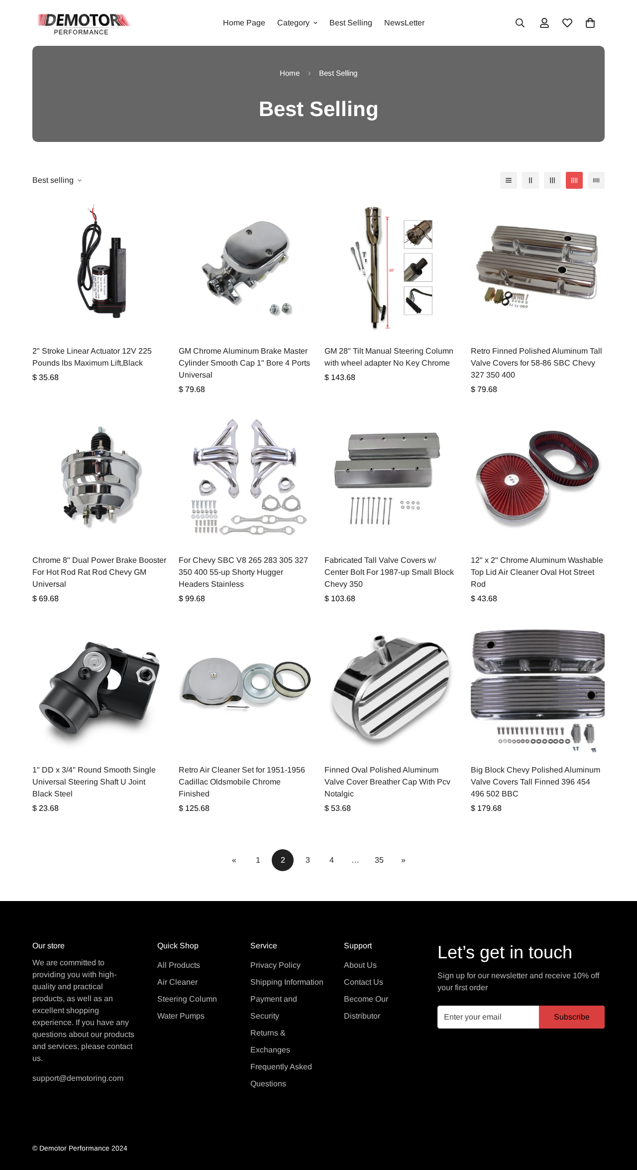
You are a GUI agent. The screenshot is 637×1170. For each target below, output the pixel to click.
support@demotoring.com (77, 1078)
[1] (99, 687)
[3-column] (552, 180)
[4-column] (574, 180)
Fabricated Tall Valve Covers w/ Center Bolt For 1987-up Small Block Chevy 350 (389, 572)
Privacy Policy (275, 965)
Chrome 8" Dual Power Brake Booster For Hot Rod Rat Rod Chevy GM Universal (99, 572)
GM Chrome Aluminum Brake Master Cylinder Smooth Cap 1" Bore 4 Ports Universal (244, 363)
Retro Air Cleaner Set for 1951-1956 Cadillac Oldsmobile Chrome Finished (242, 782)
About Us (360, 965)
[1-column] (508, 180)
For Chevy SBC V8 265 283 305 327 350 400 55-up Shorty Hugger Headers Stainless (243, 572)
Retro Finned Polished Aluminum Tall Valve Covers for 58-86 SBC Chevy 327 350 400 (536, 363)
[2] (99, 268)
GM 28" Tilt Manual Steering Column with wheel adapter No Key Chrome (388, 357)
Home (290, 73)
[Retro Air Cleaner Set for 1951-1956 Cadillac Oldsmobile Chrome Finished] (246, 687)
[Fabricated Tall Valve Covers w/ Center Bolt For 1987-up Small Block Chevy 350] (391, 477)
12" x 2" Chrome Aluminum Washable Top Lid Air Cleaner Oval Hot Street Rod (537, 572)
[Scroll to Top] (617, 1115)
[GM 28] (391, 268)
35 (379, 860)
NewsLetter (404, 22)
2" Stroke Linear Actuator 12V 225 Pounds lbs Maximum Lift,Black (92, 357)
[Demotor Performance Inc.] (82, 23)
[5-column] (596, 180)
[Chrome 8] (99, 477)
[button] (590, 22)
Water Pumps (181, 1016)
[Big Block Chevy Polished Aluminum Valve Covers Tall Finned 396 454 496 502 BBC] (538, 687)
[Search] (520, 23)
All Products (178, 965)
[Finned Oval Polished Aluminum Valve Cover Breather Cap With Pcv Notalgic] (391, 687)
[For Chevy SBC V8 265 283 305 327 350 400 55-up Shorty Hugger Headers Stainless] (246, 477)
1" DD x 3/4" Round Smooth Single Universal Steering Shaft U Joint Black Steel (94, 782)
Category (293, 22)
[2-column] (530, 180)
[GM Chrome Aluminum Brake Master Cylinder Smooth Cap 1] (246, 268)
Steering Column (187, 999)
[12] (538, 477)
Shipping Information (286, 982)
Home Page (244, 22)
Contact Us (363, 982)
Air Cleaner (177, 982)
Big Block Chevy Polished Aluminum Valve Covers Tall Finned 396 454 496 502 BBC (535, 782)
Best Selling (350, 22)
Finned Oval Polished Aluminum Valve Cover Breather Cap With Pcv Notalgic (387, 782)
